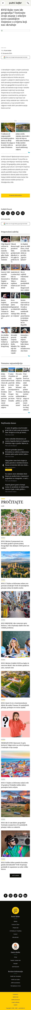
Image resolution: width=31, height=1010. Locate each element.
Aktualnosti (15, 937)
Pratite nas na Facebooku (6, 896)
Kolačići (15, 1005)
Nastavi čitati (15, 431)
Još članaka (15, 875)
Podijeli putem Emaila (23, 213)
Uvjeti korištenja (15, 1002)
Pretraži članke (28, 3)
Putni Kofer (15, 3)
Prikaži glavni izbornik (3, 3)
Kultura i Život (15, 924)
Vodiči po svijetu (15, 979)
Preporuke (15, 927)
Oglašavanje (15, 997)
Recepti (15, 963)
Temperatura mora (16, 986)
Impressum (15, 994)
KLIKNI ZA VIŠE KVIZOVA (15, 195)
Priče (15, 957)
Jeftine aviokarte (15, 982)
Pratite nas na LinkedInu (25, 896)
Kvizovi (15, 934)
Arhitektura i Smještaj (15, 931)
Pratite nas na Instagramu (10, 896)
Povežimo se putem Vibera (20, 896)
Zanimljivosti (15, 966)
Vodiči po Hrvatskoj (15, 976)
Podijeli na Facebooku (3, 213)
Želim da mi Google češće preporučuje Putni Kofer (16, 57)
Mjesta (15, 921)
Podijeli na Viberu (18, 213)
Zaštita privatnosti (15, 999)
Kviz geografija (6, 219)
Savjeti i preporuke (15, 960)
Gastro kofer (15, 946)
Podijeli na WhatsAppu (13, 213)
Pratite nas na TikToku (15, 896)
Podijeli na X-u (8, 213)
